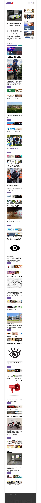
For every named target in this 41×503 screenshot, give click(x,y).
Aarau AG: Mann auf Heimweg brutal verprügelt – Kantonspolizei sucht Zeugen (14, 380)
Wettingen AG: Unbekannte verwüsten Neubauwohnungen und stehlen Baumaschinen (13, 452)
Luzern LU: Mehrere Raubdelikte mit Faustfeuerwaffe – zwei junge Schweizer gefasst (13, 166)
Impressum (8, 494)
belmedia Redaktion (12, 80)
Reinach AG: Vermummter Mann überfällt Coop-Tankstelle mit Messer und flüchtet (13, 311)
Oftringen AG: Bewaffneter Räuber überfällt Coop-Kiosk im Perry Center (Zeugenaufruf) (14, 239)
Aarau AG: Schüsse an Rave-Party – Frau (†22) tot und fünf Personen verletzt (14, 276)
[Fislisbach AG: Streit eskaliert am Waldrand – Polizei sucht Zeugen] (14, 107)
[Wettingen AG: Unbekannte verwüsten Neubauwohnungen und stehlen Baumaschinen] (14, 459)
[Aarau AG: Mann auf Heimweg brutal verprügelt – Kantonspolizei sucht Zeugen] (14, 389)
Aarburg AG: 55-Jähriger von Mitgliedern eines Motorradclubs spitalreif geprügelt (14, 343)
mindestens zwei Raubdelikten (11, 186)
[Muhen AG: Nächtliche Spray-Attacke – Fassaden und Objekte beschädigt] (14, 213)
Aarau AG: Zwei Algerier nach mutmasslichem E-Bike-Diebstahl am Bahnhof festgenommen (14, 416)
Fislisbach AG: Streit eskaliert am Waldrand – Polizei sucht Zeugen (14, 100)
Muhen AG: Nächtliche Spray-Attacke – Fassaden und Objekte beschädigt (13, 206)
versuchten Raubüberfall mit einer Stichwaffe (14, 82)
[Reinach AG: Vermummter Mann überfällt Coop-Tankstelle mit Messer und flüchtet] (14, 318)
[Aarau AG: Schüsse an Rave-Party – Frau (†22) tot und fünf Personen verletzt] (14, 283)
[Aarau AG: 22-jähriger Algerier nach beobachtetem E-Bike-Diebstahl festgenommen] (14, 140)
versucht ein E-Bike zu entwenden (14, 148)
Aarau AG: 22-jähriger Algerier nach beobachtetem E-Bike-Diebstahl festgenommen (14, 133)
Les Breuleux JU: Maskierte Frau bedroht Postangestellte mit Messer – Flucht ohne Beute (14, 57)
